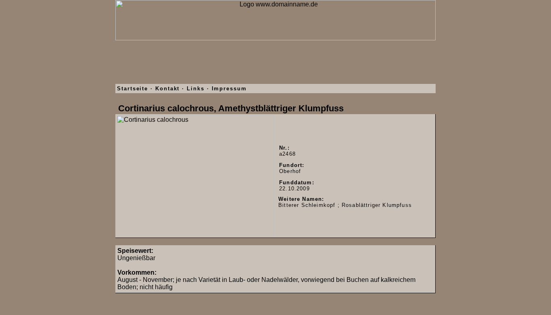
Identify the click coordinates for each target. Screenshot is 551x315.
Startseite (132, 89)
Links (196, 89)
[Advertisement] (275, 66)
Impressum (229, 89)
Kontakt (167, 89)
